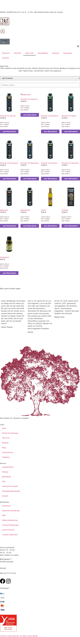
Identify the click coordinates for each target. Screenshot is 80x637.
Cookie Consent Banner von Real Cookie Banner (19, 636)
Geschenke (67, 53)
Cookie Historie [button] (8, 530)
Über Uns (5, 438)
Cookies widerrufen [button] (10, 535)
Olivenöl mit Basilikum (49, 116)
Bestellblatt (6, 477)
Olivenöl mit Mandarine (30, 163)
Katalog (5, 472)
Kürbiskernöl (25, 210)
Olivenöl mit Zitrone (8, 116)
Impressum (6, 506)
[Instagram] (8, 581)
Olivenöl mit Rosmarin (70, 163)
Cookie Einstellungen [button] (10, 525)
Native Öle (29, 53)
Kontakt (5, 496)
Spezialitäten (43, 53)
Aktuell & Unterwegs (10, 433)
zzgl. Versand (4, 126)
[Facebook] (2, 581)
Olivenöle (17, 53)
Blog (4, 447)
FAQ (3, 481)
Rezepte (5, 443)
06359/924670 (6, 571)
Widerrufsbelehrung (10, 520)
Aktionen (5, 58)
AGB (3, 515)
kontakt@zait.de (6, 576)
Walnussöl (4, 210)
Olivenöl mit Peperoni (29, 99)
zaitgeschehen (7, 467)
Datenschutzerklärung (10, 510)
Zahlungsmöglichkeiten (11, 491)
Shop (4, 428)
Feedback (6, 457)
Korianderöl (4, 257)
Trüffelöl (65, 210)
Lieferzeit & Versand (10, 486)
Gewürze (55, 53)
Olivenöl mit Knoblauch (9, 163)
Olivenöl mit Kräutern (49, 163)
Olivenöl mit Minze (69, 116)
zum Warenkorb (9, 131)
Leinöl (43, 210)
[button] (78, 46)
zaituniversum (7, 452)
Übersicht (6, 53)
